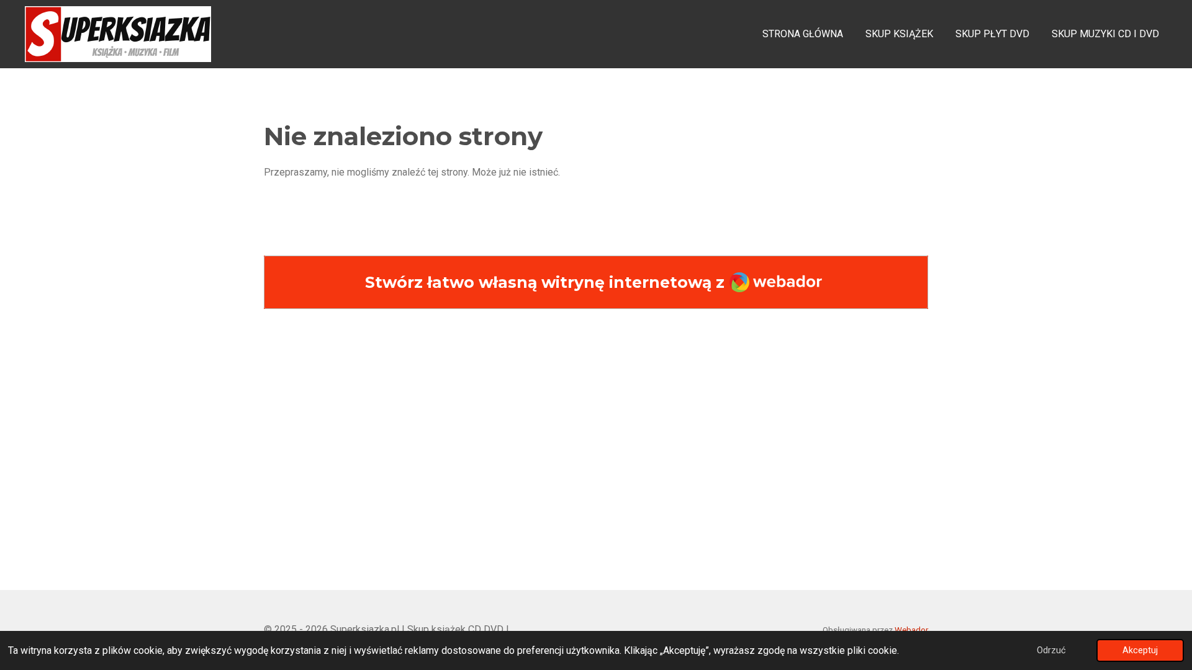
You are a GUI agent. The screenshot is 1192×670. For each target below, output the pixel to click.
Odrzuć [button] (1051, 650)
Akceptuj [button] (1140, 650)
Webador (911, 630)
